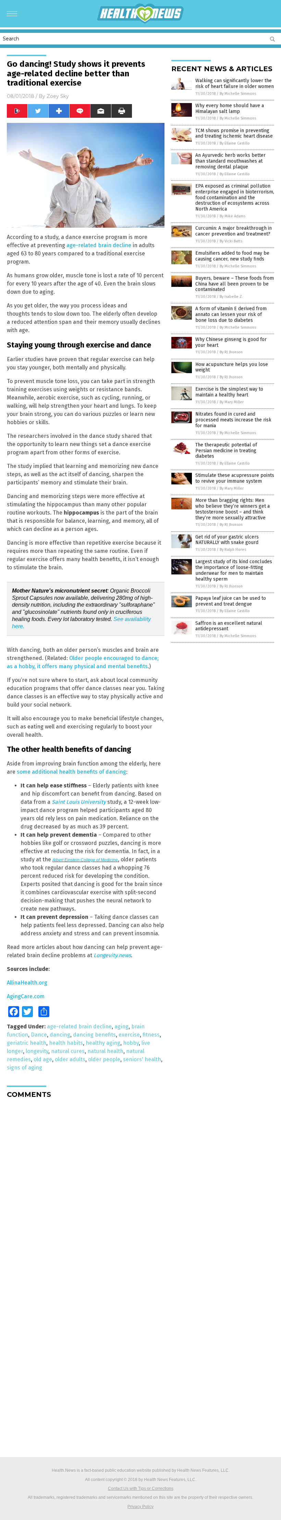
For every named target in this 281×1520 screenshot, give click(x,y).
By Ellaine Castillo (235, 143)
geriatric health (26, 1043)
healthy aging (103, 1043)
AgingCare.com (26, 996)
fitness (151, 1034)
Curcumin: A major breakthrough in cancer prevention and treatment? (233, 231)
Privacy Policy (140, 1506)
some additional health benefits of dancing (71, 772)
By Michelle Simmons (238, 93)
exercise (129, 1034)
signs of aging (24, 1067)
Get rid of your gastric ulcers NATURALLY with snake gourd (227, 540)
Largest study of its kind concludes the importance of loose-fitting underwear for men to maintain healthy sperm (233, 570)
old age (43, 1059)
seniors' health (142, 1059)
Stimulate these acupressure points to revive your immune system (234, 478)
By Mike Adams (232, 216)
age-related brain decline (98, 245)
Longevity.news (112, 955)
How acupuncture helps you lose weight (231, 367)
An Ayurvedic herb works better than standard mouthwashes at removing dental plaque (230, 161)
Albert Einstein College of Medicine (85, 860)
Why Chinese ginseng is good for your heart (231, 342)
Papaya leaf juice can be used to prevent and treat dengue (230, 601)
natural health (105, 1051)
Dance (39, 1034)
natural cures (68, 1051)
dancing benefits (94, 1034)
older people (104, 1059)
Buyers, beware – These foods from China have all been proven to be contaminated (234, 284)
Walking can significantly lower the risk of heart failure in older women (234, 83)
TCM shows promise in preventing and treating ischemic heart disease (234, 133)
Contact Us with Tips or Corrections (140, 1488)
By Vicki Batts (231, 241)
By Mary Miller (232, 402)
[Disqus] (85, 1189)
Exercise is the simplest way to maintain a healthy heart (229, 392)
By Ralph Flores (233, 549)
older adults (70, 1059)
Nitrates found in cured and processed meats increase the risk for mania (233, 420)
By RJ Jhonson (231, 352)
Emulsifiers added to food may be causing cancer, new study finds (232, 256)
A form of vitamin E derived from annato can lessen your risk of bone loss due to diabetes (231, 314)
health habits (66, 1043)
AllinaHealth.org (27, 982)
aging (121, 1026)
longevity (37, 1051)
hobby (131, 1043)
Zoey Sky (58, 96)
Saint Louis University (79, 802)
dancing (60, 1034)
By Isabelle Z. (231, 296)
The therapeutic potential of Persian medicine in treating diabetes (226, 450)
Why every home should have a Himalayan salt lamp (229, 108)
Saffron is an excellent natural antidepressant (228, 626)
